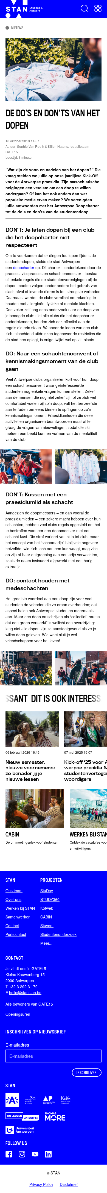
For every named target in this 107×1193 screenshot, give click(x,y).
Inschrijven (87, 1072)
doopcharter (24, 267)
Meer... (46, 943)
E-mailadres (17, 1045)
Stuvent (47, 925)
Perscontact (15, 934)
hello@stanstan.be (25, 992)
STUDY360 (50, 899)
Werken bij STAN (20, 908)
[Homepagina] (24, 9)
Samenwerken (17, 917)
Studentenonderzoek (58, 934)
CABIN (46, 917)
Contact (12, 925)
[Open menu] (98, 8)
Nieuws (17, 27)
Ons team (13, 890)
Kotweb (46, 908)
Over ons (13, 899)
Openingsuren (17, 1014)
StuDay (46, 890)
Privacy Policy (41, 1184)
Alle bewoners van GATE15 (29, 1004)
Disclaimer (69, 1184)
